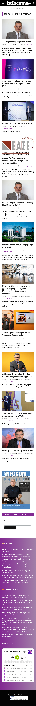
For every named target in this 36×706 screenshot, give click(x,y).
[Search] (33, 3)
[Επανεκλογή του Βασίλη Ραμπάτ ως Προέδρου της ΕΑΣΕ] (18, 190)
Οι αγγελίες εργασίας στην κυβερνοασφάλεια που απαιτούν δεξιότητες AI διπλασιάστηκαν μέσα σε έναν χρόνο (17, 602)
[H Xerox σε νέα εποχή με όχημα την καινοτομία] (18, 232)
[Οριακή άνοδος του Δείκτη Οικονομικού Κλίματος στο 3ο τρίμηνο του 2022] (18, 146)
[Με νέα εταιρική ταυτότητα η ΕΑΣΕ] (18, 111)
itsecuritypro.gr (11, 589)
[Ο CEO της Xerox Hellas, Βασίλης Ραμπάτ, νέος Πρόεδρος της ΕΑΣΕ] (18, 362)
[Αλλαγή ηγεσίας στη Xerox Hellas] (18, 29)
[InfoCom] (19, 3)
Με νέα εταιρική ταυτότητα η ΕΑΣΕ (17, 123)
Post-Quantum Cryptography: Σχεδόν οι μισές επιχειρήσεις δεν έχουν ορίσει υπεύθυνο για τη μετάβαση (16, 614)
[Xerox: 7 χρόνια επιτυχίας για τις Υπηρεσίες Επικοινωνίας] (18, 320)
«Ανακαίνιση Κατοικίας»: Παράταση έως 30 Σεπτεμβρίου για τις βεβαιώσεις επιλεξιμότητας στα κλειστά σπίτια (17, 566)
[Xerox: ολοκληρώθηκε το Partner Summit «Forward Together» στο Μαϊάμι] (18, 69)
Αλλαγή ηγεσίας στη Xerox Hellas (16, 42)
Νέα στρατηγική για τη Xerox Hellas (17, 450)
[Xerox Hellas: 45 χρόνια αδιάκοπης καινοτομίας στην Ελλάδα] (18, 401)
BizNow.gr (8, 543)
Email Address (9, 521)
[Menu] (3, 3)
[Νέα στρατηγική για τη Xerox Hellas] (18, 438)
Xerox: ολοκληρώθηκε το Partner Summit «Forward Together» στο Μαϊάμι (16, 83)
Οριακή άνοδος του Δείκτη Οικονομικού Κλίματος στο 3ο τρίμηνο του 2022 (15, 160)
